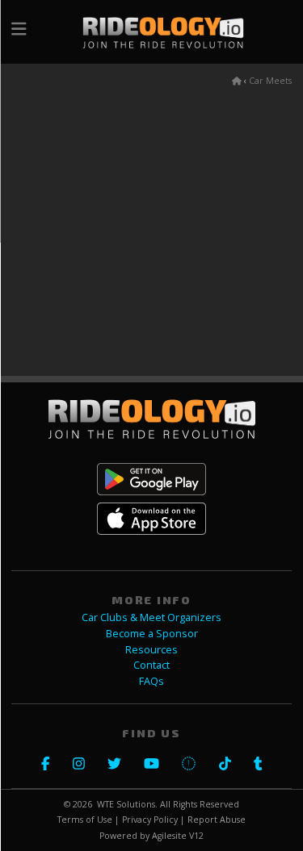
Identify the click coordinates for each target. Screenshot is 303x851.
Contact (151, 665)
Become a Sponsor (152, 633)
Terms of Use (84, 819)
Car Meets (270, 80)
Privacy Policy (150, 819)
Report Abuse (216, 819)
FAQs (151, 681)
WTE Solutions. (127, 804)
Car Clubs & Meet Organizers (151, 617)
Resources (151, 650)
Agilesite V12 (178, 835)
